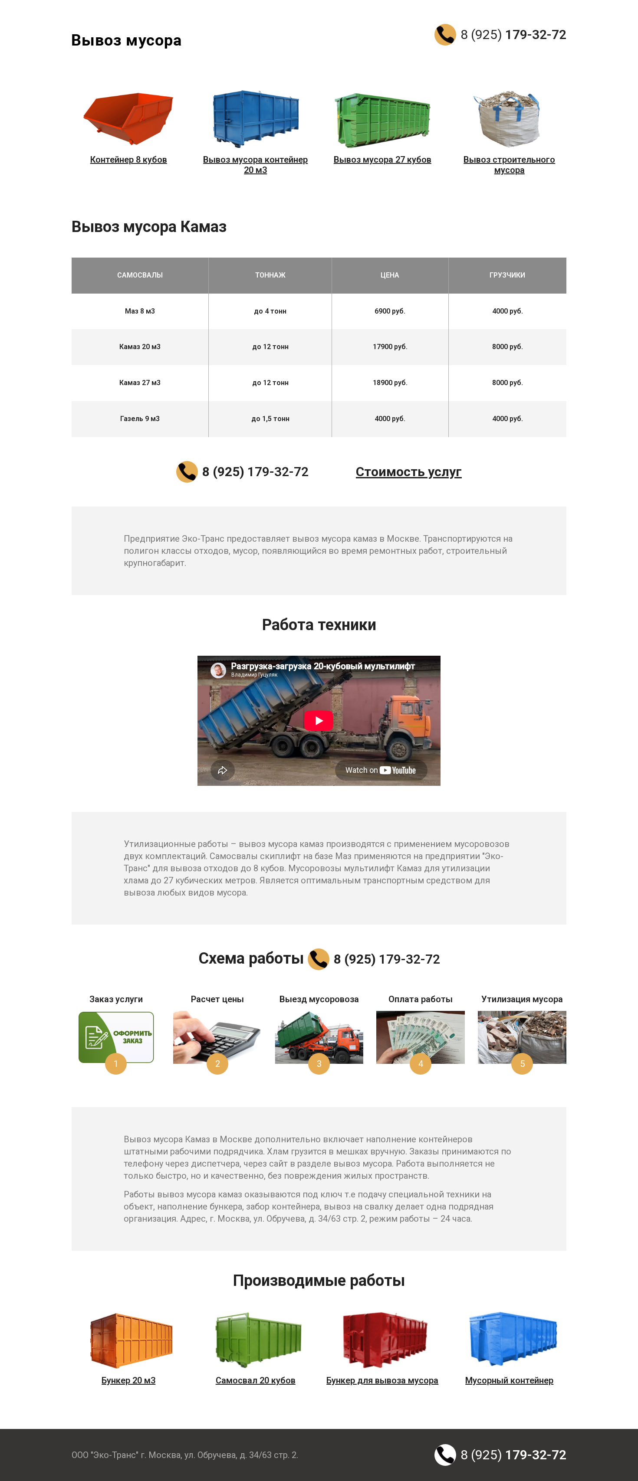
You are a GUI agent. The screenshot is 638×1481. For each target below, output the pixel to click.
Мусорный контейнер (509, 1380)
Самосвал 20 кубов (256, 1380)
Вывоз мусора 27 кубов (382, 159)
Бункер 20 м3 (128, 1380)
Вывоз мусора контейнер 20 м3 (255, 164)
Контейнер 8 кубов (128, 159)
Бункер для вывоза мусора (382, 1380)
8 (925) (513, 34)
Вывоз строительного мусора (509, 164)
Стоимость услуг (409, 471)
